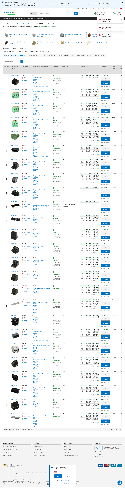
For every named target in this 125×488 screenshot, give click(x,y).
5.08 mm (35, 163)
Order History (37, 449)
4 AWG (35, 97)
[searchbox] (55, 13)
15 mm (35, 93)
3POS (34, 263)
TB (34, 232)
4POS (34, 249)
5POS (34, 221)
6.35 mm (35, 375)
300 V (35, 85)
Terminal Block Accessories (45, 42)
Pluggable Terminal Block (40, 134)
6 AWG (35, 309)
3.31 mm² (36, 169)
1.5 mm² (35, 367)
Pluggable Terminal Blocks (73, 34)
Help (107, 8)
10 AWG (35, 379)
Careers (66, 452)
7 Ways (35, 390)
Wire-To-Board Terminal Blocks (18, 34)
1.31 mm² (35, 141)
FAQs (4, 458)
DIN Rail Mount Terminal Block (41, 345)
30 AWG (35, 364)
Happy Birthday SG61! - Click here (82, 8)
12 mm (35, 424)
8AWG (35, 322)
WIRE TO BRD (37, 233)
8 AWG (35, 423)
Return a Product (38, 452)
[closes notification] (123, 2)
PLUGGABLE (36, 247)
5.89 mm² (36, 99)
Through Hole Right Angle (40, 86)
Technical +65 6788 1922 (10, 449)
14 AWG (35, 308)
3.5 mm (35, 150)
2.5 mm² (35, 381)
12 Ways (35, 420)
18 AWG (35, 96)
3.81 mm (35, 135)
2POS (34, 235)
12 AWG (35, 167)
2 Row (35, 305)
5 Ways (35, 152)
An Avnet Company (8, 480)
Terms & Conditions (37, 473)
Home (4, 24)
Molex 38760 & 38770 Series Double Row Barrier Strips (41, 206)
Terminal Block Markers (98, 43)
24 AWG (35, 138)
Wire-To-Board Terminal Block (41, 91)
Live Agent (6, 452)
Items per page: (9, 429)
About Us (67, 446)
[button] (7, 18)
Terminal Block (37, 77)
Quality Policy (68, 449)
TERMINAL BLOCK (38, 218)
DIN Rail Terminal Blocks (72, 43)
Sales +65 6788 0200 (9, 446)
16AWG (35, 278)
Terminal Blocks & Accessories (26, 24)
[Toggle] (4, 51)
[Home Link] (9, 13)
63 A (34, 312)
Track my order (38, 446)
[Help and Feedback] (119, 482)
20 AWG (35, 421)
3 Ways (35, 94)
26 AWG (35, 166)
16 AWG (35, 139)
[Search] (76, 13)
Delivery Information (39, 455)
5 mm (34, 80)
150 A (34, 354)
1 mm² (35, 295)
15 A (34, 83)
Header (35, 79)
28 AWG (35, 292)
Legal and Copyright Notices (23, 473)
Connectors (11, 24)
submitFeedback (8, 455)
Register (103, 12)
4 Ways (35, 336)
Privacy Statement (8, 473)
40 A (34, 426)
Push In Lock (37, 100)
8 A (34, 153)
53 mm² (35, 351)
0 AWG (35, 350)
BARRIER (35, 219)
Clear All (22, 48)
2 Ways (35, 82)
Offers (94, 8)
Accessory (36, 204)
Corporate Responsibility (71, 455)
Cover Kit (36, 208)
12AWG (35, 236)
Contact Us (101, 8)
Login (98, 12)
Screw (35, 142)
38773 (35, 210)
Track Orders (114, 8)
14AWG (35, 222)
